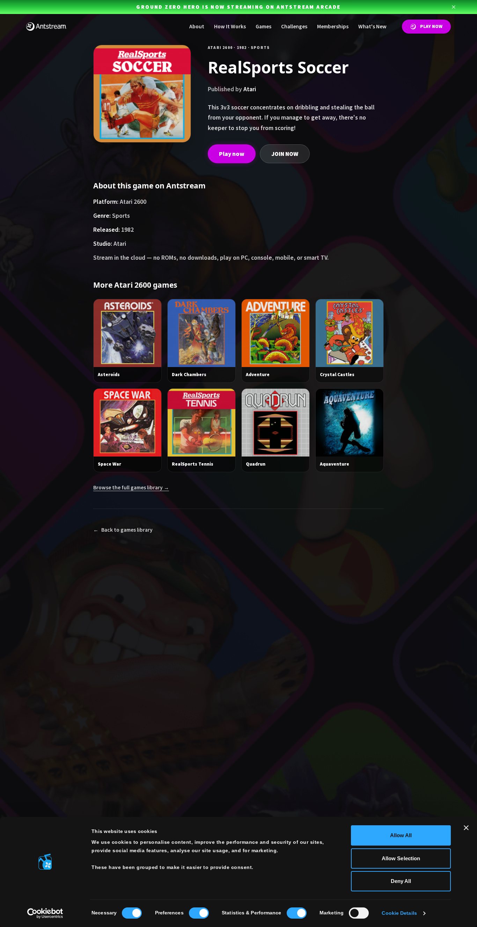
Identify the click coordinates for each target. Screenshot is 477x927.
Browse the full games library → (131, 487)
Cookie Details (399, 913)
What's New (372, 26)
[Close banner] (466, 827)
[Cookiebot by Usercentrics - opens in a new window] (45, 913)
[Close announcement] (453, 7)
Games (263, 26)
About (196, 26)
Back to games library (123, 529)
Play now (231, 154)
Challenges (294, 26)
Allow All (401, 835)
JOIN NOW (284, 154)
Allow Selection (401, 858)
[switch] (199, 913)
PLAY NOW (431, 26)
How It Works (230, 26)
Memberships (332, 26)
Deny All (401, 881)
